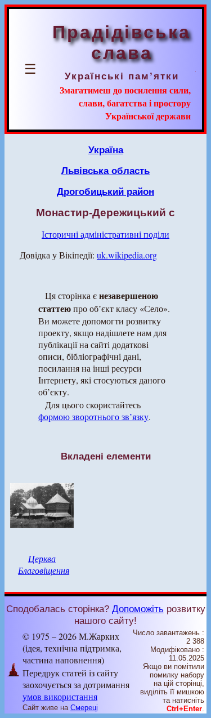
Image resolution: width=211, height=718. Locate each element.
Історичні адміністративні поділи (105, 234)
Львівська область (105, 170)
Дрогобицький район (105, 191)
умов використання (60, 696)
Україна (105, 149)
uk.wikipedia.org (127, 255)
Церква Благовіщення (43, 564)
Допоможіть (138, 608)
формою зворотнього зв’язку (93, 416)
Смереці (84, 707)
